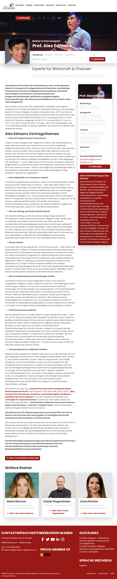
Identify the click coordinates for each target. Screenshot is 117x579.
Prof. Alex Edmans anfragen (24, 458)
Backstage (61, 5)
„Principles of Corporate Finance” (21, 399)
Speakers (19, 5)
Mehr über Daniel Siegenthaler (60, 512)
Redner (83, 107)
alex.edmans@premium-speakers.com (91, 161)
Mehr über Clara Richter (94, 513)
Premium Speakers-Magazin (92, 546)
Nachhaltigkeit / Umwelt (69, 76)
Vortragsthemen (87, 543)
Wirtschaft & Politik (98, 124)
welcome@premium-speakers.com (20, 550)
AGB (112, 573)
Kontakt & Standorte (88, 551)
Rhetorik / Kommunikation (92, 76)
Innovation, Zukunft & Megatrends (92, 120)
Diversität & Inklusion (49, 76)
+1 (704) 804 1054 (12, 547)
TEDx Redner (85, 124)
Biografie (38, 55)
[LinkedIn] (57, 539)
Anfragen (24, 18)
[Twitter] (47, 539)
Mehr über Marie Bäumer (22, 513)
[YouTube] (52, 539)
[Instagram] (62, 539)
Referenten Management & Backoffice (96, 549)
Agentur (72, 5)
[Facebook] (42, 539)
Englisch (84, 151)
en (59, 18)
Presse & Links (40, 59)
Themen (28, 5)
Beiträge (69, 55)
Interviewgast (93, 107)
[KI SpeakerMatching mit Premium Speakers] (44, 18)
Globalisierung (95, 116)
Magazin (50, 5)
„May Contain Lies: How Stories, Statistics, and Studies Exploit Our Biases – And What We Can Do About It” (40, 394)
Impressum (91, 573)
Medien (48, 55)
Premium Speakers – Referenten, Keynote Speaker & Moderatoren (94, 539)
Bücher (59, 55)
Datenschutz (103, 573)
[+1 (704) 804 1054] (34, 18)
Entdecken (39, 5)
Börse (35, 76)
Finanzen (84, 116)
